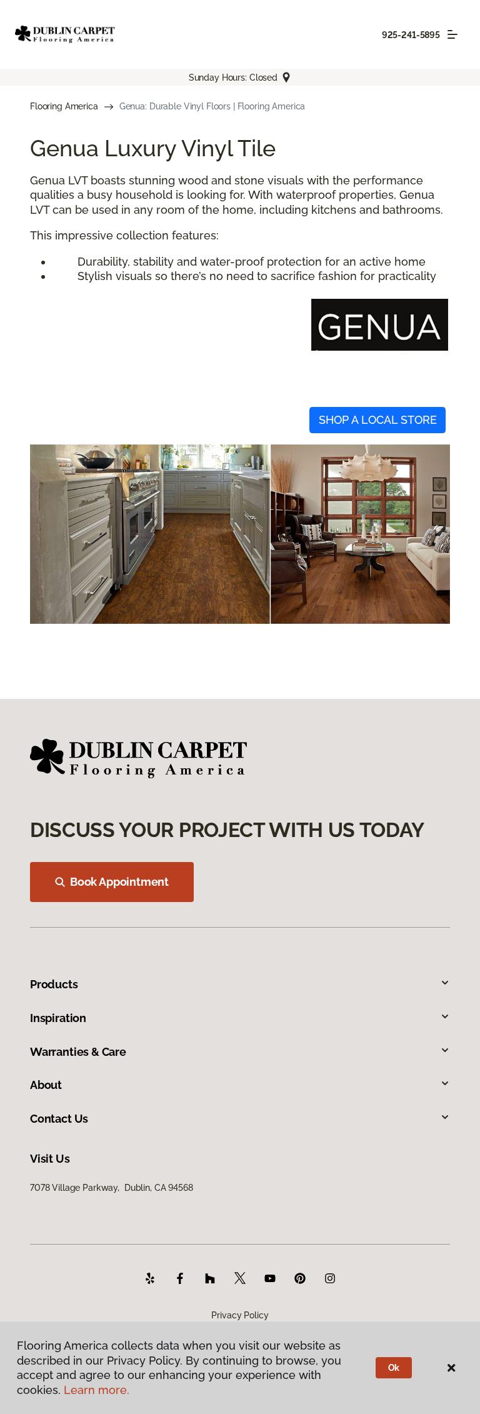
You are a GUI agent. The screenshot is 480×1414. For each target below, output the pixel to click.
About (46, 1084)
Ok (394, 1368)
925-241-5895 (411, 35)
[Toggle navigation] (452, 34)
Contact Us (59, 1118)
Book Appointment (119, 881)
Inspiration (58, 1018)
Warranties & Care (78, 1051)
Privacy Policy (239, 1315)
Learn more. (96, 1389)
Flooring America (64, 106)
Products (54, 984)
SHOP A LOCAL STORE (378, 419)
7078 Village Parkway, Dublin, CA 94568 (111, 1188)
